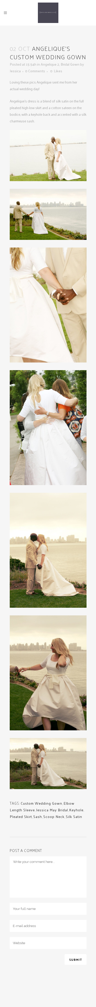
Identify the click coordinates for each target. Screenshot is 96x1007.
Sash (37, 816)
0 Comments (35, 71)
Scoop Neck (54, 816)
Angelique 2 (50, 64)
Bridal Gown (70, 64)
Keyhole (76, 810)
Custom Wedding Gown (41, 803)
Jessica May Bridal (52, 810)
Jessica (15, 71)
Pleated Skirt (21, 816)
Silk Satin (74, 816)
